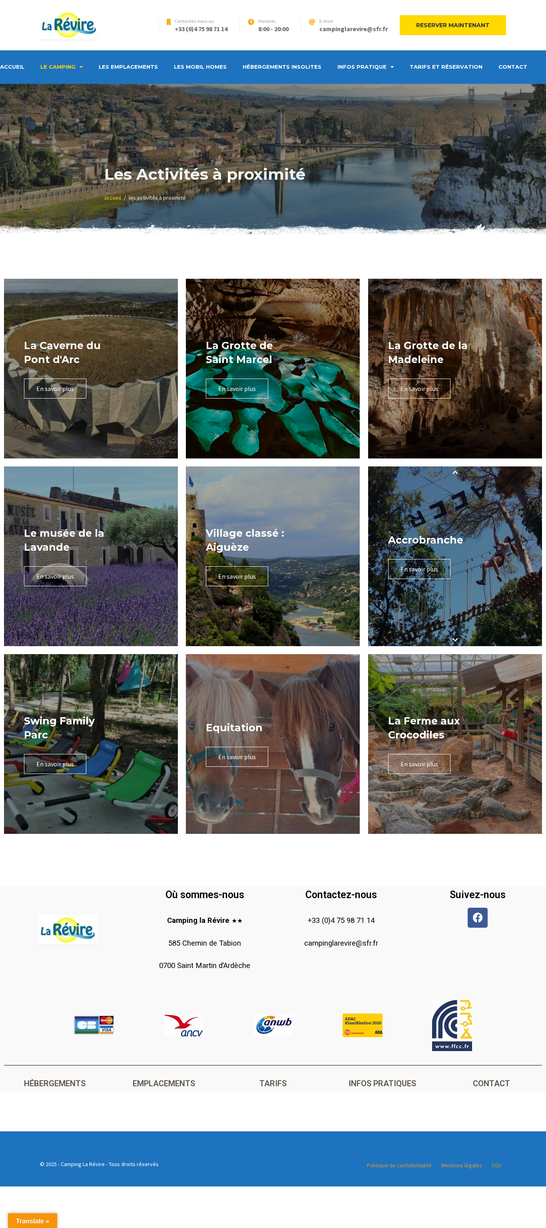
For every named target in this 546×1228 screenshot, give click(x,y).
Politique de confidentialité (399, 1165)
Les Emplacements (128, 66)
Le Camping (58, 66)
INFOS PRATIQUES (382, 1083)
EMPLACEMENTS (164, 1083)
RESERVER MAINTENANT (453, 25)
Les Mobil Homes (200, 66)
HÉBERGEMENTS (55, 1083)
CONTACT (491, 1083)
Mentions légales (461, 1165)
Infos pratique (362, 66)
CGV (496, 1165)
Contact (512, 66)
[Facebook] (478, 918)
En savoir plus (55, 389)
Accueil (12, 66)
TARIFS (273, 1083)
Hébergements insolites (282, 66)
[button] (455, 472)
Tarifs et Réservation (446, 66)
